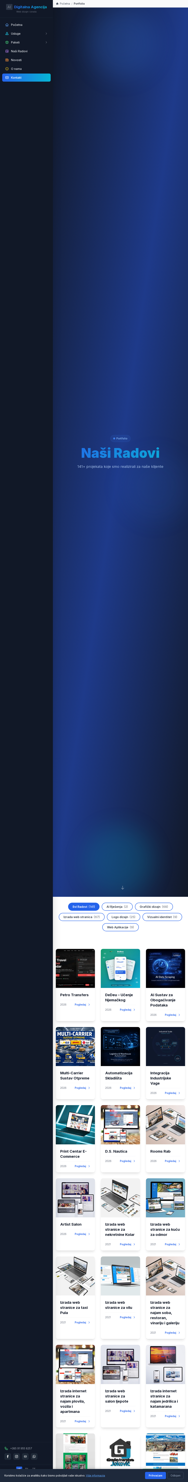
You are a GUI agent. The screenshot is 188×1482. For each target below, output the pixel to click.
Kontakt (16, 77)
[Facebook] (7, 1456)
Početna (16, 25)
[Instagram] (16, 1456)
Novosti (16, 60)
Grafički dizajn (154, 907)
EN (26, 1468)
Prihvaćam (155, 1475)
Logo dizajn (123, 917)
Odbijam (175, 1475)
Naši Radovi (19, 51)
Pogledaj (80, 1004)
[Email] (25, 1456)
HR (19, 1468)
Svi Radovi (84, 907)
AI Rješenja (117, 907)
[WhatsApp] (34, 1456)
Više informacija (95, 1475)
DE (33, 1468)
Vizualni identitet (162, 917)
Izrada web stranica (82, 917)
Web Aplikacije (120, 927)
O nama (16, 69)
